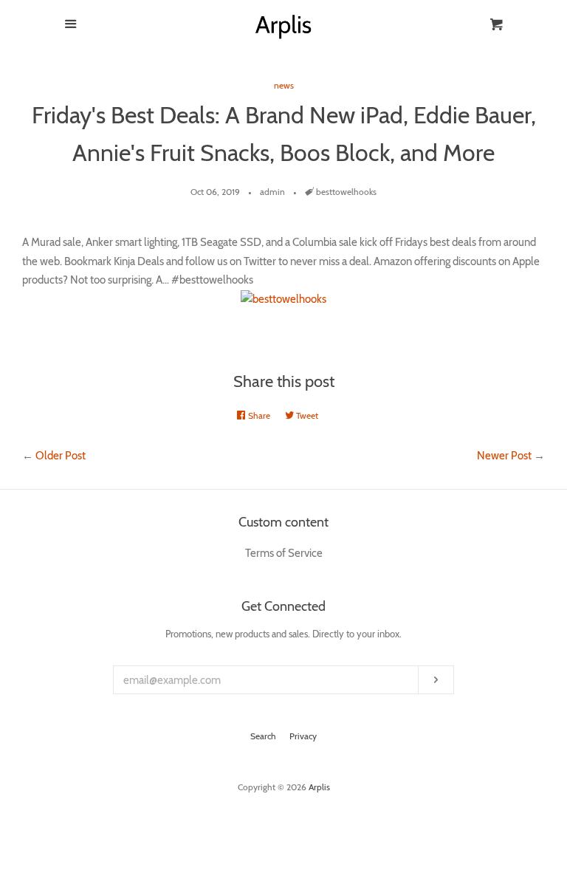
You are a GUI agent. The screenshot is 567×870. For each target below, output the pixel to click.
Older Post (60, 455)
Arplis (319, 786)
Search (263, 735)
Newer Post (504, 455)
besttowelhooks (346, 191)
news (284, 85)
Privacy (303, 735)
